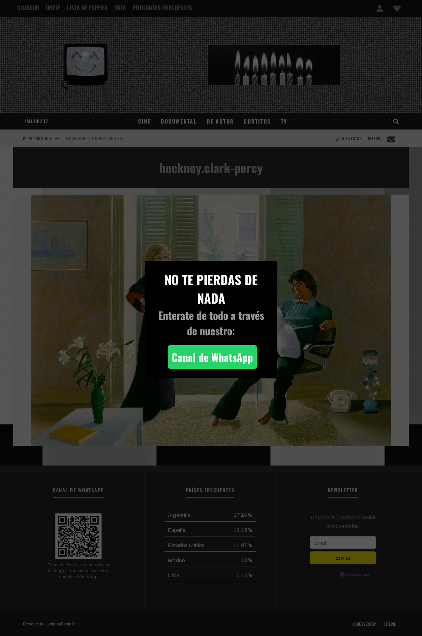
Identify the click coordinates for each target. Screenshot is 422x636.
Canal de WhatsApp (212, 357)
